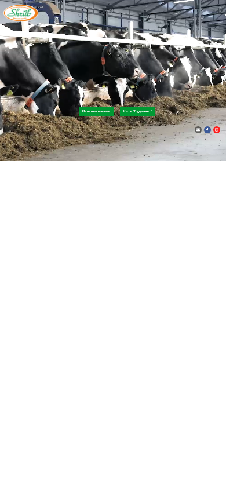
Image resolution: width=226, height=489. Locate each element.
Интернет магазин (96, 111)
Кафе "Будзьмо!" (137, 111)
